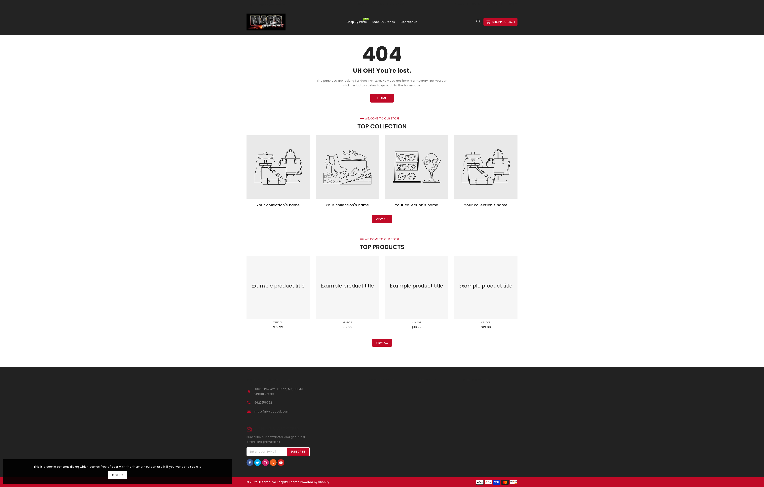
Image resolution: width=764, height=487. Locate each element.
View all (382, 219)
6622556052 (263, 403)
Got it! (117, 475)
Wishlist (477, 4)
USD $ (511, 4)
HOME (382, 98)
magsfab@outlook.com (271, 412)
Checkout (461, 4)
